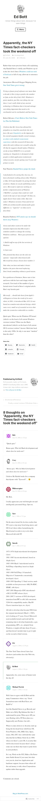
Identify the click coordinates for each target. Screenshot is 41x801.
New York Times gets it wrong (13, 85)
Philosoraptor (17, 488)
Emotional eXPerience (12, 400)
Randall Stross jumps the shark (24, 169)
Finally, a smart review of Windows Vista (22, 403)
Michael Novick (18, 687)
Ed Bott (20, 16)
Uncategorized (19, 55)
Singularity (17, 133)
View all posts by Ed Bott (13, 390)
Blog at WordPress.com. (20, 793)
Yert (14, 513)
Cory (14, 460)
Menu (21, 29)
